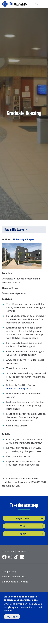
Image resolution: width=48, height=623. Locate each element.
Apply (23, 533)
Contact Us (8, 551)
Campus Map (9, 571)
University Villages (23, 239)
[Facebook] (5, 557)
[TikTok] (17, 557)
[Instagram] (11, 557)
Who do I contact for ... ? (14, 576)
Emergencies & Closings (15, 581)
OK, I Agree (12, 616)
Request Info (22, 518)
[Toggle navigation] (43, 4)
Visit (22, 526)
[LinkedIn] (22, 557)
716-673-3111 (22, 551)
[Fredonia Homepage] (14, 3)
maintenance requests (18, 388)
